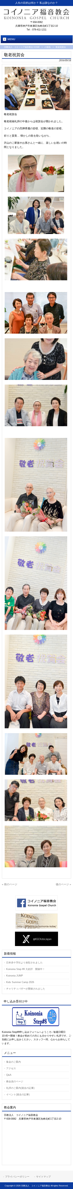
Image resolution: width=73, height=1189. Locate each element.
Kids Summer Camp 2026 (20, 982)
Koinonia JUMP (14, 975)
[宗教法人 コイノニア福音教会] (36, 18)
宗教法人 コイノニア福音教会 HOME (22, 47)
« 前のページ (9, 884)
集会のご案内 (13, 1061)
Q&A (8, 1074)
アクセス (11, 1068)
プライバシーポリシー (17, 1176)
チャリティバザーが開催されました (25, 988)
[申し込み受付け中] (36, 1016)
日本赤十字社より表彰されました (24, 962)
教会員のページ (14, 1081)
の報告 (48, 47)
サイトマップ (43, 1176)
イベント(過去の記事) (18, 1094)
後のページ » (63, 884)
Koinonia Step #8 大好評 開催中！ (25, 969)
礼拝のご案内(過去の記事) (20, 1088)
